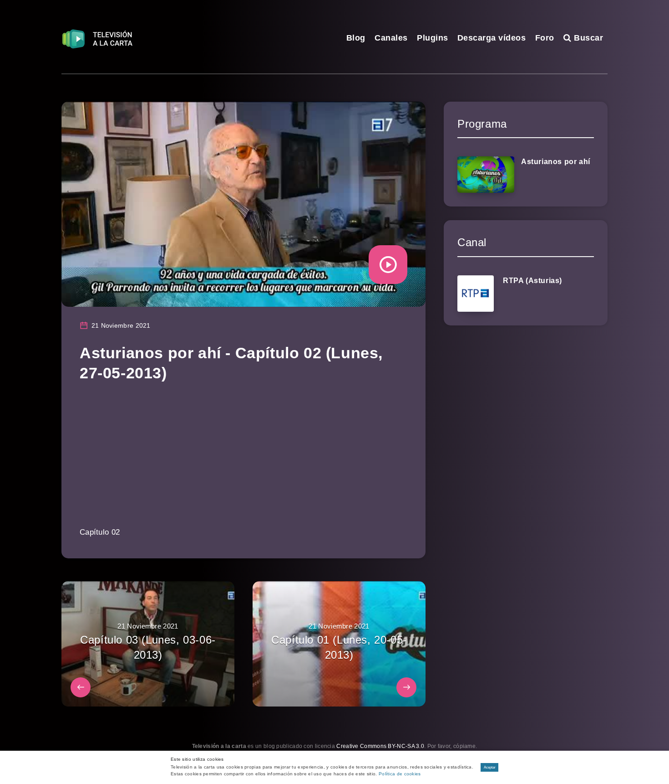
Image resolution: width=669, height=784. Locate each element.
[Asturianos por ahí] (485, 174)
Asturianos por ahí (555, 161)
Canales (391, 37)
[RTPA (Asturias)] (475, 293)
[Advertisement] (243, 461)
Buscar (587, 37)
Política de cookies (400, 773)
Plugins (432, 37)
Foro (544, 37)
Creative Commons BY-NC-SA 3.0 (380, 746)
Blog (355, 37)
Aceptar (490, 767)
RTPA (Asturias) (532, 280)
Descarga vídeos (491, 37)
